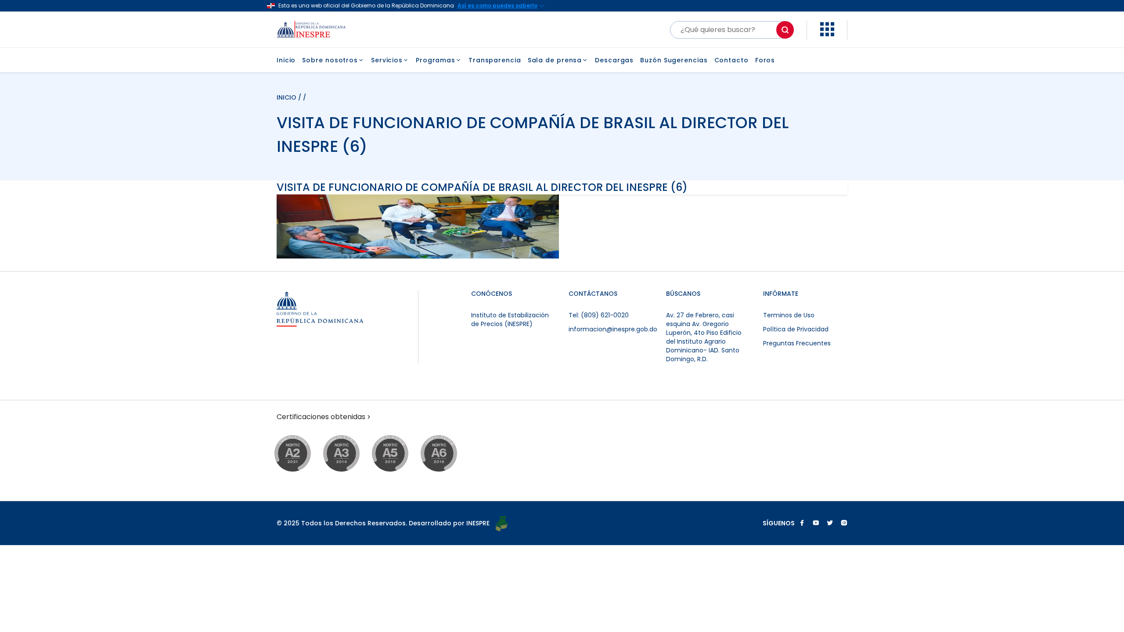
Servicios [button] (387, 60)
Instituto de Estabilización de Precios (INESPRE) (510, 319)
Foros (765, 60)
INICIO (287, 97)
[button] (827, 34)
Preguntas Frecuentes (797, 343)
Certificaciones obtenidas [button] (321, 416)
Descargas (614, 60)
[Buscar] (785, 30)
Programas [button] (435, 60)
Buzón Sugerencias (673, 60)
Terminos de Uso (788, 315)
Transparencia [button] (494, 60)
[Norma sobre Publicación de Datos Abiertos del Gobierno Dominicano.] (349, 454)
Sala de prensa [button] (555, 60)
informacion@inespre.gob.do (613, 329)
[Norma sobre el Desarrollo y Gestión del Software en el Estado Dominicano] (447, 454)
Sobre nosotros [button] (330, 60)
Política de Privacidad (796, 329)
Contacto (731, 60)
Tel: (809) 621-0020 (599, 315)
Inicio (286, 60)
